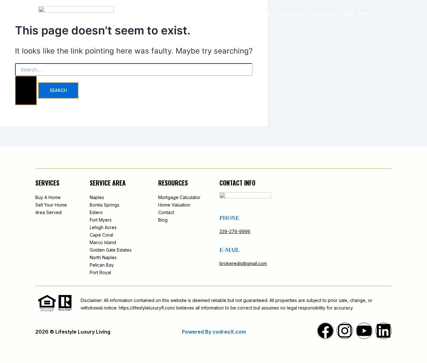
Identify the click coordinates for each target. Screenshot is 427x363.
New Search (233, 14)
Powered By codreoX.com (214, 332)
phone (229, 218)
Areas (264, 14)
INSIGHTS (291, 14)
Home (177, 14)
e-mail (229, 249)
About (201, 14)
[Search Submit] (26, 90)
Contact (323, 14)
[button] (350, 14)
